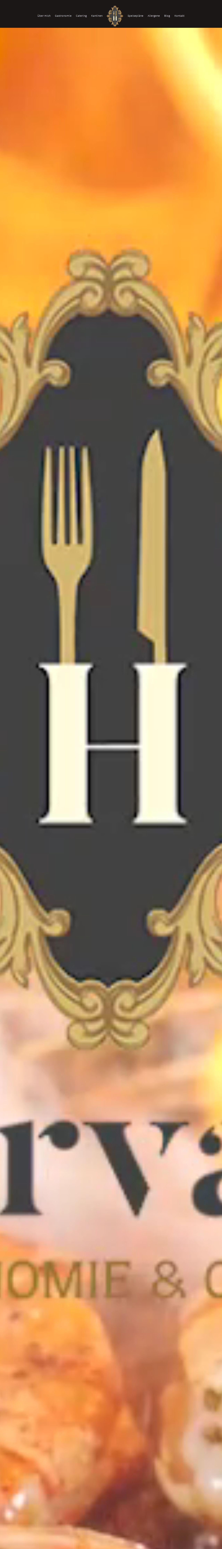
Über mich (44, 15)
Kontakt (179, 15)
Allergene (154, 15)
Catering (81, 15)
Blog (167, 15)
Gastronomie (63, 15)
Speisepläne (135, 15)
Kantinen (97, 15)
